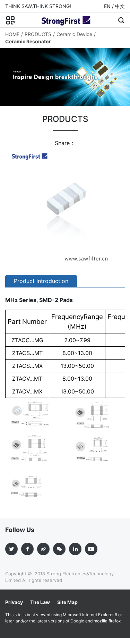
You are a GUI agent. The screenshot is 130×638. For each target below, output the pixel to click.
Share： (65, 143)
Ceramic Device (74, 34)
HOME (12, 34)
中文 (120, 6)
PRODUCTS (38, 34)
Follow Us (19, 529)
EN (107, 6)
